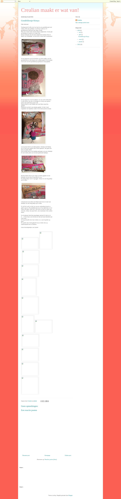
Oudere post (68, 455)
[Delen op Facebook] (46, 401)
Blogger (70, 495)
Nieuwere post (26, 455)
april (80, 34)
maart (80, 39)
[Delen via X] (45, 401)
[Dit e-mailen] (41, 401)
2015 (78, 44)
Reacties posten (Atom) (51, 459)
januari (81, 41)
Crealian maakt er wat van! (50, 10)
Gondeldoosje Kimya (83, 36)
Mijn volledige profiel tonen (82, 22)
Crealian (79, 20)
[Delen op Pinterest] (48, 401)
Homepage (47, 455)
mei (80, 32)
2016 (78, 30)
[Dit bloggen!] (43, 401)
